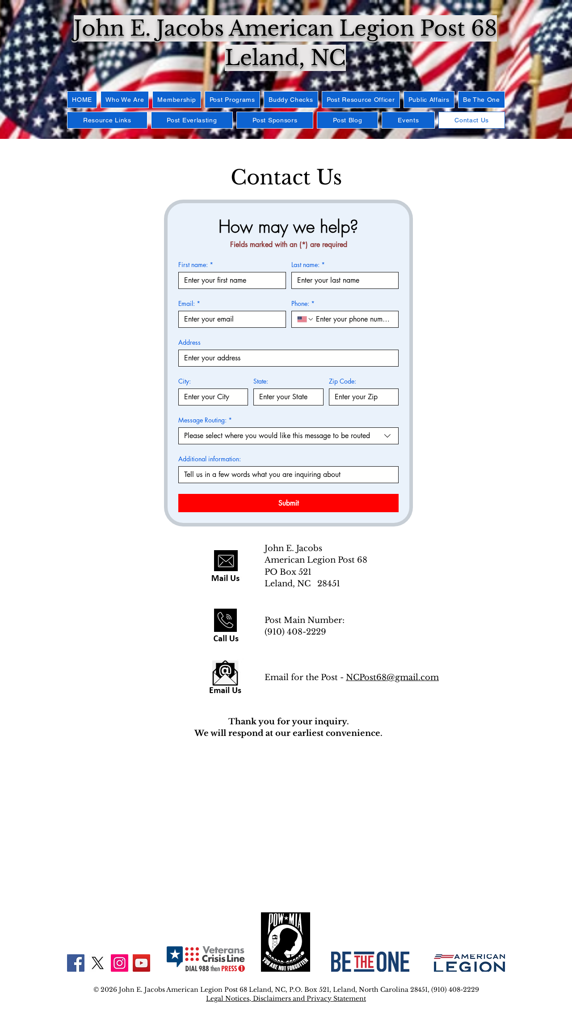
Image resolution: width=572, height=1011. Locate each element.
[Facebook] (75, 963)
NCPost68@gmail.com (392, 677)
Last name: (308, 264)
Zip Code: (342, 381)
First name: (195, 264)
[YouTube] (141, 963)
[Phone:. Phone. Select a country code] (305, 319)
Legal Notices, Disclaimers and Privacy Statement (286, 998)
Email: (189, 303)
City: (184, 381)
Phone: (303, 303)
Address (189, 342)
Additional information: (209, 459)
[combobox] (288, 435)
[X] (97, 963)
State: (260, 381)
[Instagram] (119, 963)
